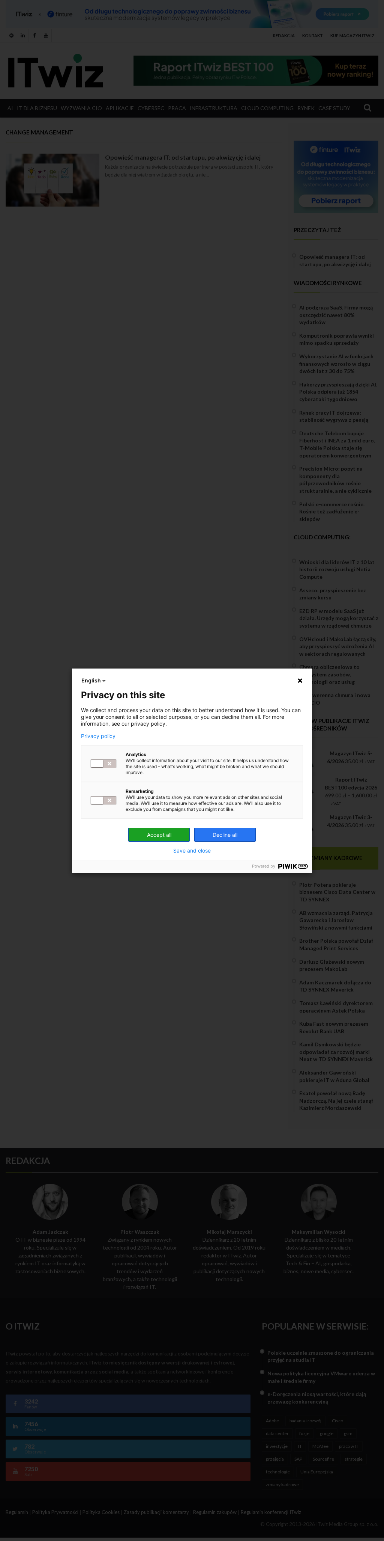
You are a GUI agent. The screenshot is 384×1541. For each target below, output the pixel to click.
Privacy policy (98, 736)
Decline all (225, 835)
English (91, 680)
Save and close (192, 851)
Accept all (159, 835)
